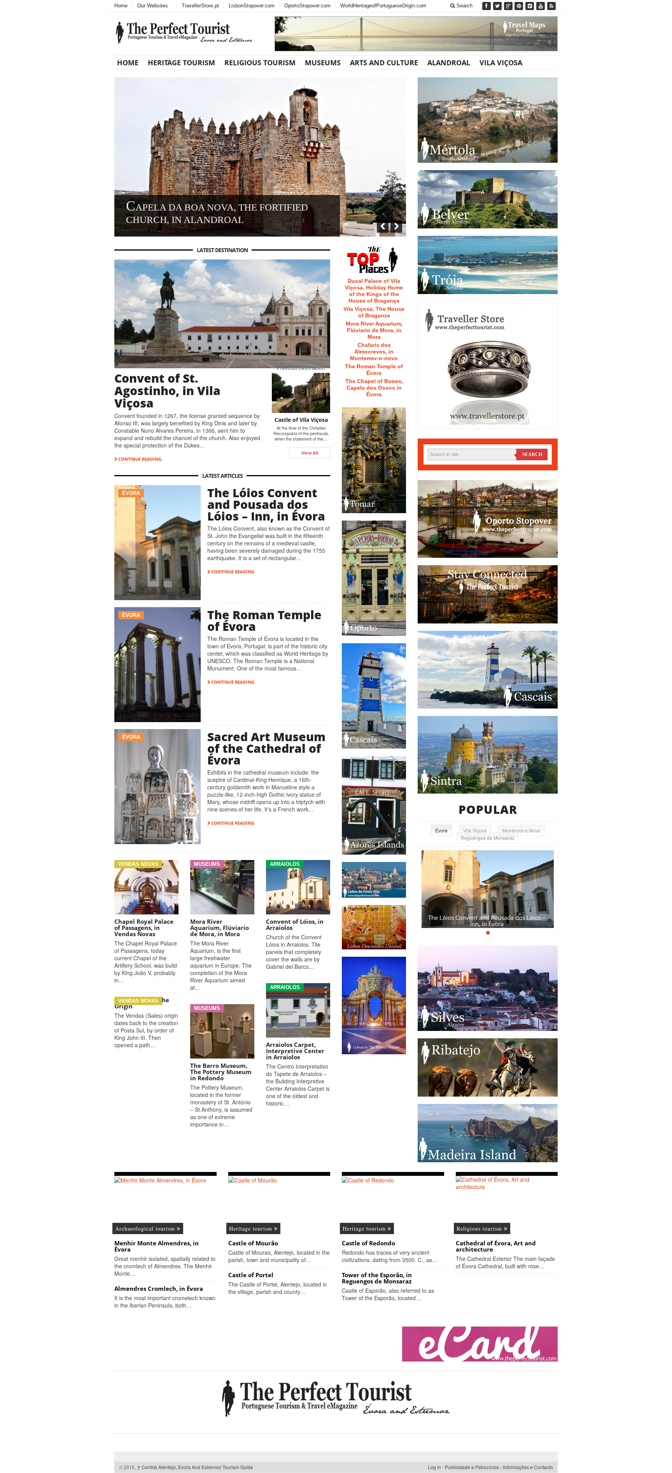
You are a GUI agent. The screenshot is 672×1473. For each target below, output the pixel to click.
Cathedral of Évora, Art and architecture (496, 1246)
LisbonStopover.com (252, 6)
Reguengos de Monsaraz (487, 837)
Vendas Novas (138, 864)
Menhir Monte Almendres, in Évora (156, 1246)
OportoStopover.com (307, 6)
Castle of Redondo (368, 1243)
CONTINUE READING (139, 459)
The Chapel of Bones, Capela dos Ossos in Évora (374, 387)
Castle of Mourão (253, 1243)
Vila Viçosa (501, 62)
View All (309, 453)
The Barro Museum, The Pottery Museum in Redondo (221, 1072)
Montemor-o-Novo (521, 830)
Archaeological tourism (146, 1228)
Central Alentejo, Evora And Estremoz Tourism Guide (195, 1467)
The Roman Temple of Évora (264, 620)
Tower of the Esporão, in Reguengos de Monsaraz (377, 1278)
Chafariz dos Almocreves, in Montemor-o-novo (374, 351)
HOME (127, 62)
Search (463, 6)
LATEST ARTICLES (222, 475)
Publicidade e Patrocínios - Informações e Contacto (499, 1467)
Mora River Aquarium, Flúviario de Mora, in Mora (219, 928)
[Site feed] (552, 6)
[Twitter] (498, 6)
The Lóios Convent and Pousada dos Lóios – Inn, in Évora (266, 504)
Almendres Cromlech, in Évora (158, 1288)
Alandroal (448, 62)
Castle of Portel (250, 1275)
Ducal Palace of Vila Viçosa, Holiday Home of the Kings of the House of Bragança (374, 291)
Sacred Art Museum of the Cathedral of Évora (266, 748)
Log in (434, 1467)
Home (121, 6)
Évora (131, 493)
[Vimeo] (530, 6)
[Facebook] (487, 6)
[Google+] (509, 6)
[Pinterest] (519, 6)
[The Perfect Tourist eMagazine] (336, 1397)
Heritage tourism (181, 62)
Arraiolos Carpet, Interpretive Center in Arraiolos (295, 1051)
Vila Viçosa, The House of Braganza (373, 312)
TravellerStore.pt (200, 6)
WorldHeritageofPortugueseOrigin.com (383, 6)
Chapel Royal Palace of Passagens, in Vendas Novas (143, 928)
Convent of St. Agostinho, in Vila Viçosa (167, 390)
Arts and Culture (384, 62)
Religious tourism (260, 62)
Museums (323, 62)
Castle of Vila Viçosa (301, 419)
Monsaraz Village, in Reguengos (215, 219)
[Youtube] (541, 6)
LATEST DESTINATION (222, 250)
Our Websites (152, 6)
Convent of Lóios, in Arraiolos (295, 925)
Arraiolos (285, 864)
